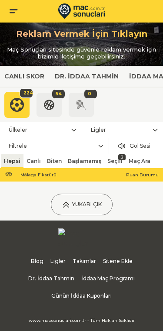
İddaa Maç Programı (108, 278)
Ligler (58, 261)
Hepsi (12, 161)
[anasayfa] (81, 11)
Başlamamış (84, 161)
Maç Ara (139, 161)
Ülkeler (18, 130)
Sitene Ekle (118, 261)
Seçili (115, 159)
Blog (37, 261)
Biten (54, 161)
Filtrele (18, 146)
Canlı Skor (24, 76)
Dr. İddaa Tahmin (87, 76)
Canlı (34, 161)
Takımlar (84, 261)
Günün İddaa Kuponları (81, 295)
